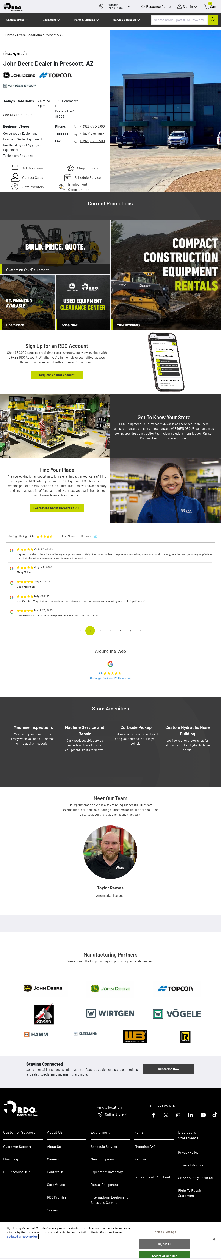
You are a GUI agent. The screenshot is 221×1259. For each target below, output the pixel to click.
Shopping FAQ (144, 1146)
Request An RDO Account (57, 375)
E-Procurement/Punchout (152, 1174)
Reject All (164, 1244)
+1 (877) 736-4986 (92, 133)
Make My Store (14, 54)
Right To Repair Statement (189, 1192)
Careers (53, 1159)
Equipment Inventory (107, 1172)
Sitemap (53, 1210)
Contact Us (55, 1172)
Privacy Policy (188, 1152)
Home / (11, 35)
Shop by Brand (15, 20)
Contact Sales (32, 177)
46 (95, 536)
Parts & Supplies (84, 20)
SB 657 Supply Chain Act (196, 1178)
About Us (54, 1146)
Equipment (49, 20)
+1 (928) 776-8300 (92, 126)
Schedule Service (88, 177)
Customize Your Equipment (27, 269)
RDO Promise (57, 1197)
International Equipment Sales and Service (109, 1199)
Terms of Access (190, 1165)
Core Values (56, 1184)
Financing (10, 1159)
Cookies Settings (164, 1232)
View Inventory (33, 187)
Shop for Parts (88, 168)
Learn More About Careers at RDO (56, 508)
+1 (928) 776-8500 (92, 141)
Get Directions (33, 168)
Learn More (15, 324)
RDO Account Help (17, 1172)
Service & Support (124, 20)
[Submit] (213, 20)
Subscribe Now (168, 1069)
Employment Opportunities (78, 187)
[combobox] (184, 20)
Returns (140, 1159)
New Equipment (103, 1159)
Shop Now (70, 324)
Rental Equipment (105, 1184)
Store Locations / (30, 35)
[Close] (214, 1239)
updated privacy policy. (22, 1236)
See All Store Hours (17, 114)
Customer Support (17, 1146)
